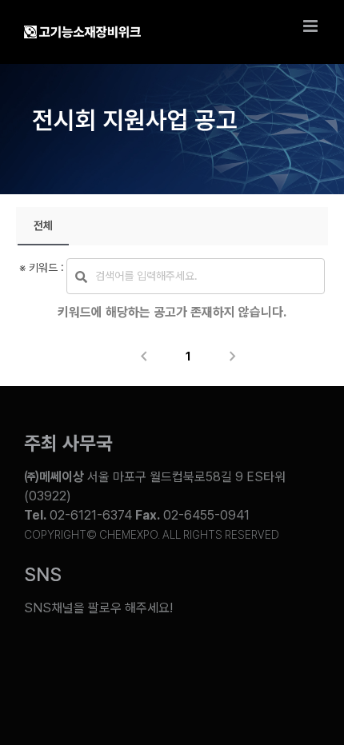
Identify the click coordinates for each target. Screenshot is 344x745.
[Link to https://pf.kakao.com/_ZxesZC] (248, 657)
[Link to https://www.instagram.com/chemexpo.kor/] (197, 657)
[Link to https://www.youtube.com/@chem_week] (41, 657)
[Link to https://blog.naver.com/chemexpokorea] (94, 657)
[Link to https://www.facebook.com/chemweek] (146, 657)
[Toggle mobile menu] (311, 26)
